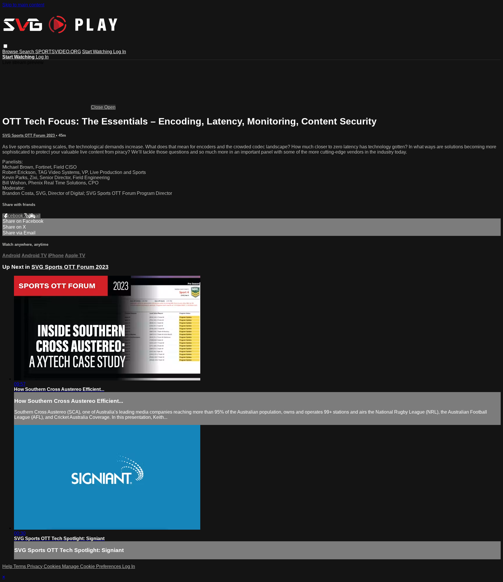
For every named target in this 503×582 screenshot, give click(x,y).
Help (7, 566)
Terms (20, 566)
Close (97, 107)
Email (34, 215)
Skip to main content (23, 4)
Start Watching (97, 51)
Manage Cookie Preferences (92, 566)
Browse (10, 51)
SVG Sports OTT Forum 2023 (29, 135)
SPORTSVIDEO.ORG (58, 51)
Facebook (13, 215)
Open (110, 107)
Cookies (53, 566)
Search (27, 51)
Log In (119, 51)
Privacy (35, 566)
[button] (5, 46)
